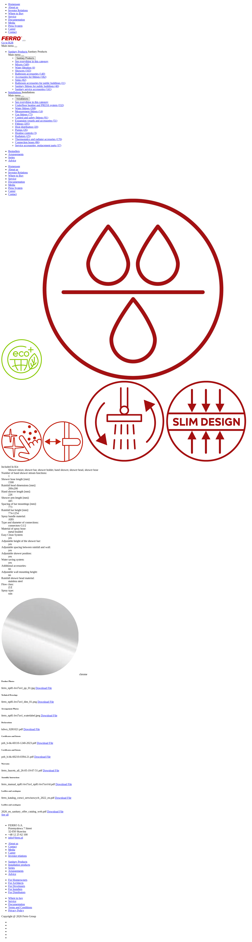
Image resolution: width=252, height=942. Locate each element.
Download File (43, 688)
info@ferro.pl (15, 837)
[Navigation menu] (24, 40)
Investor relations (17, 855)
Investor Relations (18, 10)
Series (11, 867)
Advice (12, 874)
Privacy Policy (16, 910)
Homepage (14, 4)
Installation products (19, 864)
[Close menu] (15, 46)
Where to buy (15, 898)
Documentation (16, 19)
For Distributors (16, 892)
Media (11, 22)
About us (13, 7)
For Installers (15, 889)
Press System (15, 25)
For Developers (16, 886)
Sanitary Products (25, 58)
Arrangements (15, 871)
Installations (22, 99)
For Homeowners (17, 879)
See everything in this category (31, 61)
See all (5, 814)
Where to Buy (15, 13)
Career (11, 28)
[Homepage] (12, 39)
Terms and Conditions (20, 907)
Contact (12, 32)
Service (12, 16)
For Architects (15, 883)
